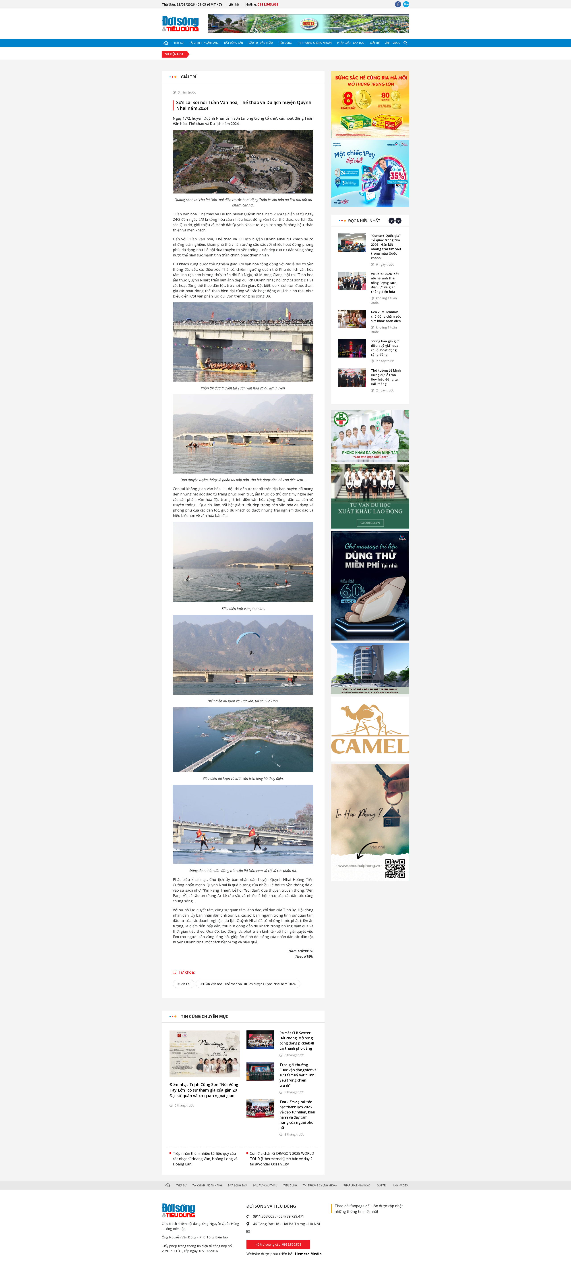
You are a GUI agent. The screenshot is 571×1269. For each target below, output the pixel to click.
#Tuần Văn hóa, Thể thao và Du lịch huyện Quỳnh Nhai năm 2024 (248, 984)
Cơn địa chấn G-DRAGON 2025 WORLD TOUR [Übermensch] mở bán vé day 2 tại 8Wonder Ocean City (282, 1159)
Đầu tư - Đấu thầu (260, 42)
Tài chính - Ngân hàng (204, 42)
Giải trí (375, 42)
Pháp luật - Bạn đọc (350, 42)
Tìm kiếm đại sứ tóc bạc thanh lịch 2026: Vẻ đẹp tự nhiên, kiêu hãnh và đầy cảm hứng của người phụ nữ (297, 1114)
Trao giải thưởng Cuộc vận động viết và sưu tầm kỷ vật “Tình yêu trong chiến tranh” (298, 1075)
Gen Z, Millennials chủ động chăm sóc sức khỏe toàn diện (386, 316)
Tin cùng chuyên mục (204, 1016)
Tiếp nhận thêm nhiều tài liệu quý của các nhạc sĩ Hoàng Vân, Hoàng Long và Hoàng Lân (205, 1159)
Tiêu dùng (285, 42)
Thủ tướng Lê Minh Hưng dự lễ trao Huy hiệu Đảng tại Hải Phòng (386, 377)
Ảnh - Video (392, 42)
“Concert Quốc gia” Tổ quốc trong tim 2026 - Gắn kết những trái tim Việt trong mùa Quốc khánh (386, 246)
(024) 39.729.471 (290, 1216)
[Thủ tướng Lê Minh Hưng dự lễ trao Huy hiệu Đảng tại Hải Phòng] (352, 377)
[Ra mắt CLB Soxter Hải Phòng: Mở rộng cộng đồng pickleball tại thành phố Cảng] (260, 1039)
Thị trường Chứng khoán (314, 42)
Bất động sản (233, 42)
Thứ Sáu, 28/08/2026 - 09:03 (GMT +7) (192, 4)
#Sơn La (184, 984)
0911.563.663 (263, 1216)
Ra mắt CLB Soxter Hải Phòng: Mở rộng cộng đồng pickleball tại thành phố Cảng (296, 1040)
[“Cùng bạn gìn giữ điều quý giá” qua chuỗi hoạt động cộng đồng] (352, 348)
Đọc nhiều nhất (364, 220)
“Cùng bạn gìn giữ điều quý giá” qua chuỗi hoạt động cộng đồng (385, 348)
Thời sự (179, 42)
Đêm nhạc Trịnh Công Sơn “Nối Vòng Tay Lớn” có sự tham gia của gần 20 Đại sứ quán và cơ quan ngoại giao (204, 1090)
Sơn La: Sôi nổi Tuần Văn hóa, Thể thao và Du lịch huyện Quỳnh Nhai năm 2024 (243, 105)
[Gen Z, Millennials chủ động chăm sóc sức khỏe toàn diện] (352, 319)
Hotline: (262, 4)
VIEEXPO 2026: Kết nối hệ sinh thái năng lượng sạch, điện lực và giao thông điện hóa (385, 283)
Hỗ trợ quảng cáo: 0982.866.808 (278, 1244)
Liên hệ (233, 4)
